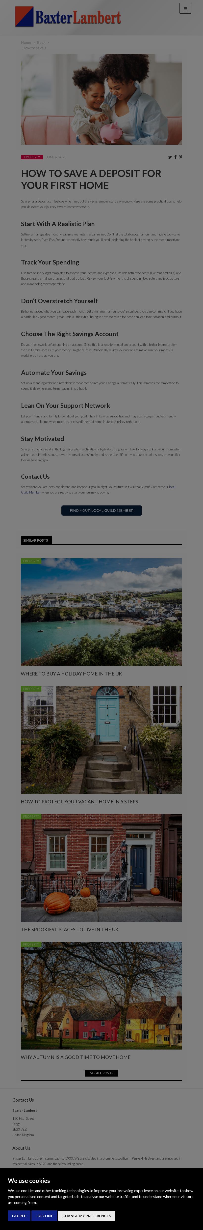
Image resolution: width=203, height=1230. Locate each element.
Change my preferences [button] (86, 1216)
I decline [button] (44, 1216)
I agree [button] (19, 1216)
